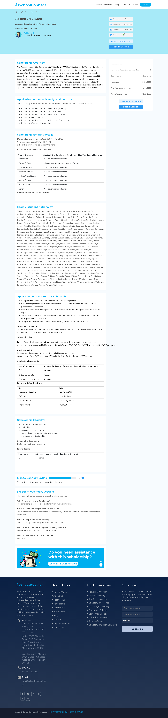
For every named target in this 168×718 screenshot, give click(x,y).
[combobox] (125, 620)
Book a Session (121, 47)
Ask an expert (60, 612)
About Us (126, 5)
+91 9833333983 (30, 672)
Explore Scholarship (104, 5)
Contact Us (59, 627)
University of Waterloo (61, 67)
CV (20, 370)
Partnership (59, 600)
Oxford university (97, 595)
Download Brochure (121, 41)
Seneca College (96, 621)
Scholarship (59, 604)
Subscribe (137, 629)
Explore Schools (61, 623)
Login (145, 5)
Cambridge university (98, 606)
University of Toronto (98, 603)
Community (59, 608)
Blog (117, 5)
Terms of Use (76, 711)
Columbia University (98, 617)
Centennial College (97, 614)
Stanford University (97, 599)
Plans (135, 5)
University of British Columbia (102, 625)
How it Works (60, 592)
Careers (57, 619)
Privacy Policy (59, 711)
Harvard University (97, 592)
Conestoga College (97, 610)
